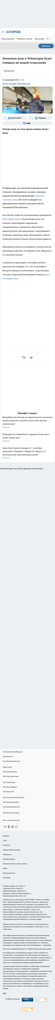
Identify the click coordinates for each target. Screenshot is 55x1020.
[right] (52, 39)
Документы (39, 39)
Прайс (5, 868)
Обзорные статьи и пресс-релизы (15, 864)
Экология (9, 70)
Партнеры (6, 878)
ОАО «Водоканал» (11, 218)
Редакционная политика (11, 850)
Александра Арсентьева (16, 83)
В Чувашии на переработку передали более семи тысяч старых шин (25, 437)
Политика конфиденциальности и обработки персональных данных (27, 949)
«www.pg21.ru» (20, 886)
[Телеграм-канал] (40, 118)
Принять (46, 46)
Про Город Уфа (8, 791)
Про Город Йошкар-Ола (11, 761)
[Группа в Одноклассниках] (9, 826)
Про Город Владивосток (11, 807)
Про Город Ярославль (11, 776)
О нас (5, 840)
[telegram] (32, 357)
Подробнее (47, 945)
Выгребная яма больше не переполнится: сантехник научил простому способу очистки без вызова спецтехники (27, 422)
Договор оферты (9, 859)
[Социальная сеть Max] (27, 123)
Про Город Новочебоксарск (13, 752)
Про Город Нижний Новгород (13, 797)
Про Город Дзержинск (11, 802)
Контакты (6, 845)
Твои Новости (8, 756)
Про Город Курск (9, 782)
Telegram (6, 836)
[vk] (24, 357)
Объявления (7, 854)
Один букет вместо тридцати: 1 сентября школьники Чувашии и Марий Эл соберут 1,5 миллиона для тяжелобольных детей (24, 453)
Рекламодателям (9, 873)
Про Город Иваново (10, 772)
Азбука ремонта (7, 39)
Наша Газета (7, 767)
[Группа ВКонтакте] (14, 118)
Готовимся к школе (24, 39)
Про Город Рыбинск (10, 787)
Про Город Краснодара (11, 813)
